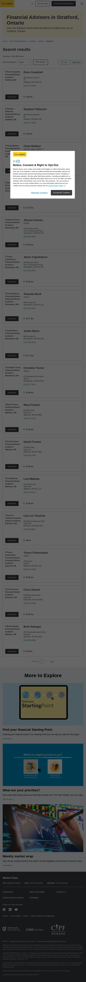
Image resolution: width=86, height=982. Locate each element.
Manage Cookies (39, 193)
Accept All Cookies (61, 193)
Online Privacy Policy (56, 186)
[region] (42, 174)
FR (18, 161)
